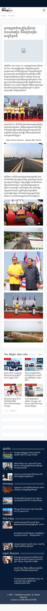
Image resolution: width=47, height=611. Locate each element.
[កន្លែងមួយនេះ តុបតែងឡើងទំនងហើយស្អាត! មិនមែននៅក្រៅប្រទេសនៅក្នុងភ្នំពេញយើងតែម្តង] (7, 490)
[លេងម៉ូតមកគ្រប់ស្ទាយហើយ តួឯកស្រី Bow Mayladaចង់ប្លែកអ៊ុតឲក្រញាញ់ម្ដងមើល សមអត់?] (7, 525)
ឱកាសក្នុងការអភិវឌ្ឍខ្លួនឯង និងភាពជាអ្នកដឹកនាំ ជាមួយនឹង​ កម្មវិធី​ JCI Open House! (27, 453)
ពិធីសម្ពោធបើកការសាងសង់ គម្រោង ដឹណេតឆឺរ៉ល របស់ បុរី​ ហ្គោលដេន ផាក (28, 510)
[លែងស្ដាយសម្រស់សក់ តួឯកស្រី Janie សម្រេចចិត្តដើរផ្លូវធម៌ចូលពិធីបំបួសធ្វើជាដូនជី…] (7, 546)
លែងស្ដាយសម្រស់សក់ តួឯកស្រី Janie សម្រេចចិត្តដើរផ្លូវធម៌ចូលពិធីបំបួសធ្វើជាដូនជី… (29, 545)
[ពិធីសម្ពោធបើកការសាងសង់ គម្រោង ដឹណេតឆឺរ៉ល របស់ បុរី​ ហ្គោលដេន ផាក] (7, 511)
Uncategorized (31, 385)
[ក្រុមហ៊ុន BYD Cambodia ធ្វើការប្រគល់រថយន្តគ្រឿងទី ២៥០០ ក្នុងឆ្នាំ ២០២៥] (13, 364)
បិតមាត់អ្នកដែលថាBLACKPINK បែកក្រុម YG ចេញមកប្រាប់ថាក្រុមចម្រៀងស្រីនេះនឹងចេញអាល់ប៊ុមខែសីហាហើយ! (28, 581)
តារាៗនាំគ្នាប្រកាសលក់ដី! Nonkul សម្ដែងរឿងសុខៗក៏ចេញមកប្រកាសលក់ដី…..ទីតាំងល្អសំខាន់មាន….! (29, 534)
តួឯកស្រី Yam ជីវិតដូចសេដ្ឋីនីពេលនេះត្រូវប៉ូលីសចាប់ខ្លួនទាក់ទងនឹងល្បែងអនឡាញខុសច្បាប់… (28, 569)
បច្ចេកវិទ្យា (28, 359)
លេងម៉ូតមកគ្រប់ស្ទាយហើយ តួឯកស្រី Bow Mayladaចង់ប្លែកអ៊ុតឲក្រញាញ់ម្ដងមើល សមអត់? (29, 523)
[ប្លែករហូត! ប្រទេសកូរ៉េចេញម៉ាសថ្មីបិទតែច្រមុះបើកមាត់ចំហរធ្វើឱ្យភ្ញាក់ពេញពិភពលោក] (7, 476)
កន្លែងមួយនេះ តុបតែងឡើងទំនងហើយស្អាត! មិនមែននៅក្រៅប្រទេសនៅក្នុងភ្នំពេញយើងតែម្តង (29, 488)
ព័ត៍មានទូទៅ (7, 359)
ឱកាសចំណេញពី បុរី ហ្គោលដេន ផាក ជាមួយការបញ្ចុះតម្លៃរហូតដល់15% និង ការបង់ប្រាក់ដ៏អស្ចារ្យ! (28, 499)
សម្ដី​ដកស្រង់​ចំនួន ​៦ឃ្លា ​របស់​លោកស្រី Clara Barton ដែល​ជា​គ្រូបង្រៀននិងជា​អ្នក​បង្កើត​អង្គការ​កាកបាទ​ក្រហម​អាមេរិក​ (28, 465)
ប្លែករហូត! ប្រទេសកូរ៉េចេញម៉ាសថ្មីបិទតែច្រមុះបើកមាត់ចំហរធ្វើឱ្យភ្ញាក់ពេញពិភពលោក (28, 475)
